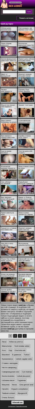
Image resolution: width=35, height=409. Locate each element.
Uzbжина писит (8, 380)
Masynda (5, 385)
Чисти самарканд (9, 367)
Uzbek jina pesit (23, 376)
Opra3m (5, 389)
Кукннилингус (7, 359)
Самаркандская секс (10, 372)
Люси (4, 342)
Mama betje (7, 346)
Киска (14, 385)
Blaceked (6, 355)
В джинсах (16, 355)
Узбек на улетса (16, 342)
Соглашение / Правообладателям (17, 406)
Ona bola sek (20, 350)
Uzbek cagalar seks (24, 359)
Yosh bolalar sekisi (21, 346)
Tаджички (21, 380)
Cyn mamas (27, 372)
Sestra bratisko (8, 376)
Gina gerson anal (26, 385)
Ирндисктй (22, 393)
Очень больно (8, 398)
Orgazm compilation (19, 389)
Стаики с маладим (10, 363)
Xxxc (4, 350)
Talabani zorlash (8, 393)
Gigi (10, 350)
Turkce (26, 355)
